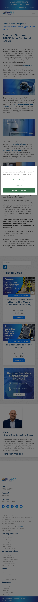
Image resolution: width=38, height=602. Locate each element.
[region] (19, 180)
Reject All (19, 185)
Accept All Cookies (19, 190)
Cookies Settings (19, 180)
